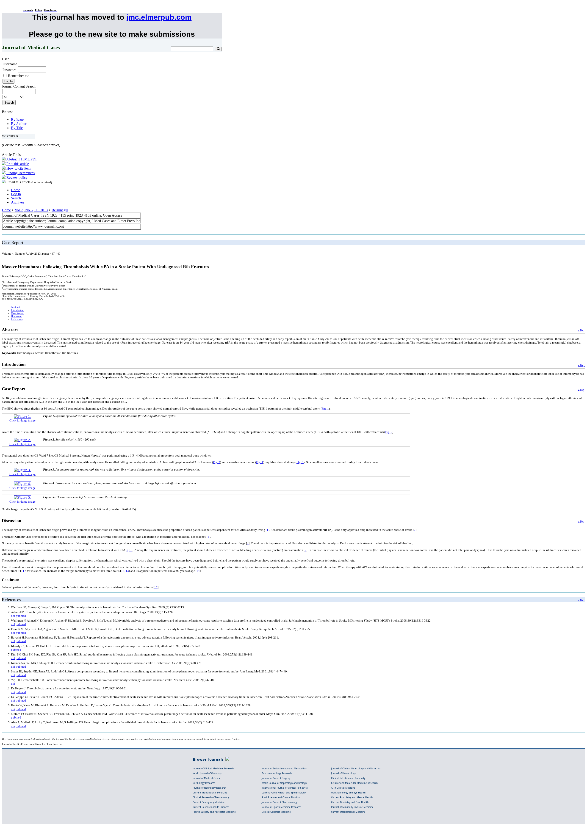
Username (10, 64)
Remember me (18, 76)
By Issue (17, 119)
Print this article (17, 164)
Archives (17, 202)
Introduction (17, 310)
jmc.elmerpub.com (158, 17)
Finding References (20, 173)
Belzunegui (60, 210)
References (16, 319)
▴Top (581, 330)
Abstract (12, 159)
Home (15, 190)
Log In (16, 194)
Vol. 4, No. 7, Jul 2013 (31, 210)
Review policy (17, 177)
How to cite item (18, 168)
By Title (17, 128)
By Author (18, 124)
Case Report (17, 313)
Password (10, 70)
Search (16, 198)
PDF (33, 159)
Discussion (16, 316)
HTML (24, 159)
